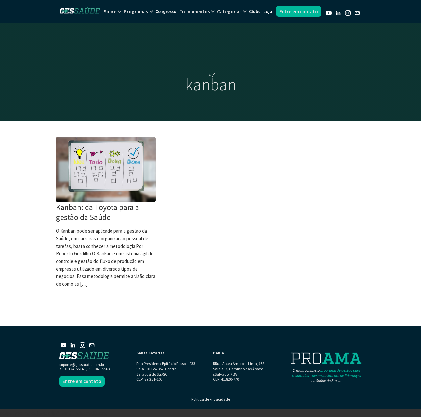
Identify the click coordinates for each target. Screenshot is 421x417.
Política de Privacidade (210, 399)
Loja (267, 11)
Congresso (165, 11)
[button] (110, 11)
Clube (254, 11)
